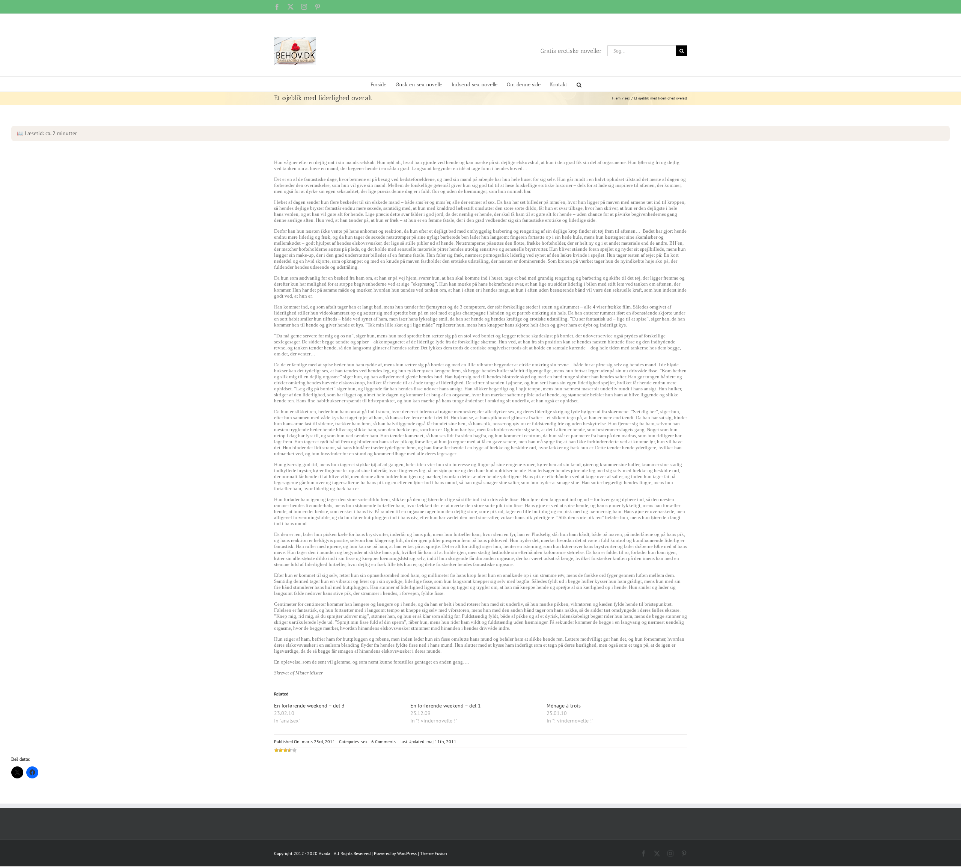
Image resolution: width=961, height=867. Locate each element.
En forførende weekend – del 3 (309, 705)
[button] (579, 84)
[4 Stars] (290, 750)
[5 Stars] (294, 750)
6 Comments (383, 741)
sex (364, 741)
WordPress (407, 853)
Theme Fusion (433, 853)
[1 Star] (276, 750)
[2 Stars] (281, 750)
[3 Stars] (285, 750)
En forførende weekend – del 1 (445, 705)
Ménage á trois (564, 705)
